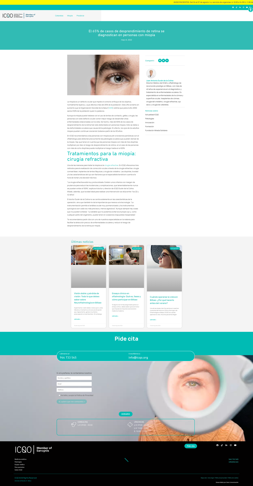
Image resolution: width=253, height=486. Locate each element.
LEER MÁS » (77, 319)
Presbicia (80, 15)
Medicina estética (20, 459)
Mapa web (204, 478)
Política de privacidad (221, 478)
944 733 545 (68, 357)
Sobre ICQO (18, 470)
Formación (149, 126)
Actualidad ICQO (152, 114)
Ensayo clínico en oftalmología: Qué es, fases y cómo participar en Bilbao (126, 296)
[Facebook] (233, 7)
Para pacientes (19, 467)
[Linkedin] (240, 7)
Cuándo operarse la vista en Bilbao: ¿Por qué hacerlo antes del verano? (164, 300)
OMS (111, 108)
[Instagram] (243, 7)
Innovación (149, 122)
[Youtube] (246, 7)
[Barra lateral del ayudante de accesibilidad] (250, 9)
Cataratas (59, 15)
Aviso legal (211, 478)
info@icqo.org (138, 357)
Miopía (70, 15)
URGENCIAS (233, 462)
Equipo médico (20, 464)
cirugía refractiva (111, 165)
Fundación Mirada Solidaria (156, 130)
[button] (160, 60)
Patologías (149, 118)
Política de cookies (233, 478)
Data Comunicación (232, 482)
